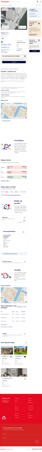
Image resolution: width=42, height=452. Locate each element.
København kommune (16, 195)
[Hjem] (3, 417)
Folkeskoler (19, 306)
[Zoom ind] (25, 297)
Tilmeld (36, 441)
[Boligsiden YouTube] (41, 449)
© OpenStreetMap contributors (20, 117)
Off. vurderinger (19, 48)
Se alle (26, 342)
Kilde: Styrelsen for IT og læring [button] (6, 326)
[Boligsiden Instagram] (37, 449)
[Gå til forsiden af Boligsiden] (5, 1)
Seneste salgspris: (20, 40)
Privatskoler (24, 306)
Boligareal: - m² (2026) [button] (7, 44)
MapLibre (10, 117)
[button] (2, 42)
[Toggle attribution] (26, 117)
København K (10, 5)
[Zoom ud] (25, 299)
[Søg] (37, 1)
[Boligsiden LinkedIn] (39, 449)
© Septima (13, 117)
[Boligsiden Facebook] (33, 449)
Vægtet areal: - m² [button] (6, 47)
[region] (14, 111)
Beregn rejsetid (6, 120)
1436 (11, 195)
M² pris (18, 44)
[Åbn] (25, 218)
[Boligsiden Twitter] (35, 449)
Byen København (4, 5)
